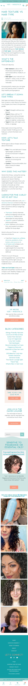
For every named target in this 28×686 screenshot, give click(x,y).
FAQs (14, 661)
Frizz (14, 351)
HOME (3, 684)
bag (24, 684)
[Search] (22, 434)
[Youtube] (17, 657)
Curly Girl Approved (7, 19)
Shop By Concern (13, 643)
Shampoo (9, 212)
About (14, 648)
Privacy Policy (14, 667)
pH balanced (10, 244)
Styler (7, 224)
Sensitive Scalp (14, 358)
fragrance (16, 238)
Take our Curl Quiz (8, 267)
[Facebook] (11, 657)
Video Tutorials (14, 645)
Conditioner (10, 216)
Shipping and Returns (14, 664)
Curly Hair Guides (14, 341)
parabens (15, 240)
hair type (8, 51)
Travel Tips (21, 19)
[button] (14, 320)
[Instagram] (14, 657)
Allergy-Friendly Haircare (14, 333)
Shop (14, 640)
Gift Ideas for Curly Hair (14, 353)
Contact (14, 650)
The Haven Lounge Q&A (14, 360)
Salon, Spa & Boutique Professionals (14, 670)
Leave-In (8, 220)
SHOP (10, 684)
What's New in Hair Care (14, 364)
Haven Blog (17, 684)
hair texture (19, 49)
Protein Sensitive (15, 19)
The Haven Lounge (14, 673)
